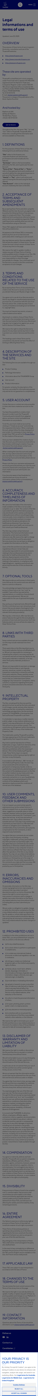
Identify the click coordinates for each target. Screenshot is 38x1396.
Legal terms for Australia (26, 1375)
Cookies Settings (19, 1385)
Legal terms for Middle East (12, 1378)
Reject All (19, 1389)
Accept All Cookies (19, 1393)
